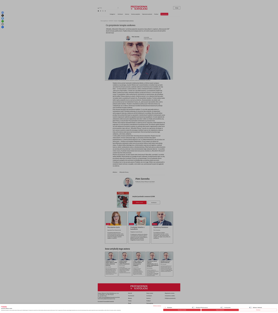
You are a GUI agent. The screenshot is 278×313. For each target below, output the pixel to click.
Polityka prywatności (157, 305)
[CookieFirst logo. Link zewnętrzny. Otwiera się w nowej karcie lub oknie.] (4, 306)
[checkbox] (164, 307)
